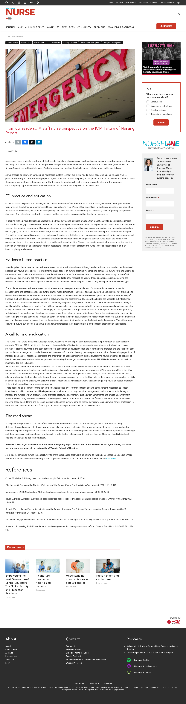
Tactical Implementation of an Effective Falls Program (150, 652)
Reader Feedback (73, 656)
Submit (161, 122)
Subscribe (9, 659)
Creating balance (158, 110)
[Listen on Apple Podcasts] (130, 666)
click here (111, 458)
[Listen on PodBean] (130, 672)
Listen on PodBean (142, 672)
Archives (9, 653)
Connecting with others (161, 106)
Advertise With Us (74, 649)
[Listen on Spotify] (130, 660)
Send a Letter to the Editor (77, 653)
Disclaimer (108, 684)
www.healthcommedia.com (168, 626)
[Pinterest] (38, 3)
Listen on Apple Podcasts (145, 666)
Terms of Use (79, 684)
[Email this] (18, 142)
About (110, 3)
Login (7, 663)
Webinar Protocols (74, 663)
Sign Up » (154, 227)
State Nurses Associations (148, 3)
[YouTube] (31, 3)
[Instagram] (19, 3)
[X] (13, 3)
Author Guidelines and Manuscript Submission (86, 659)
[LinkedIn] (25, 3)
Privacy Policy (94, 684)
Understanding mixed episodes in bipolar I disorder (77, 579)
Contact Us (119, 3)
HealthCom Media (167, 3)
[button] (179, 14)
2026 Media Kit (130, 3)
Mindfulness (156, 102)
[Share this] (25, 142)
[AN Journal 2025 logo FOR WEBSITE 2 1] (20, 14)
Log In (178, 3)
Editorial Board (11, 649)
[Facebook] (6, 3)
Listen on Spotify (141, 660)
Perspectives (11, 656)
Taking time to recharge (161, 114)
